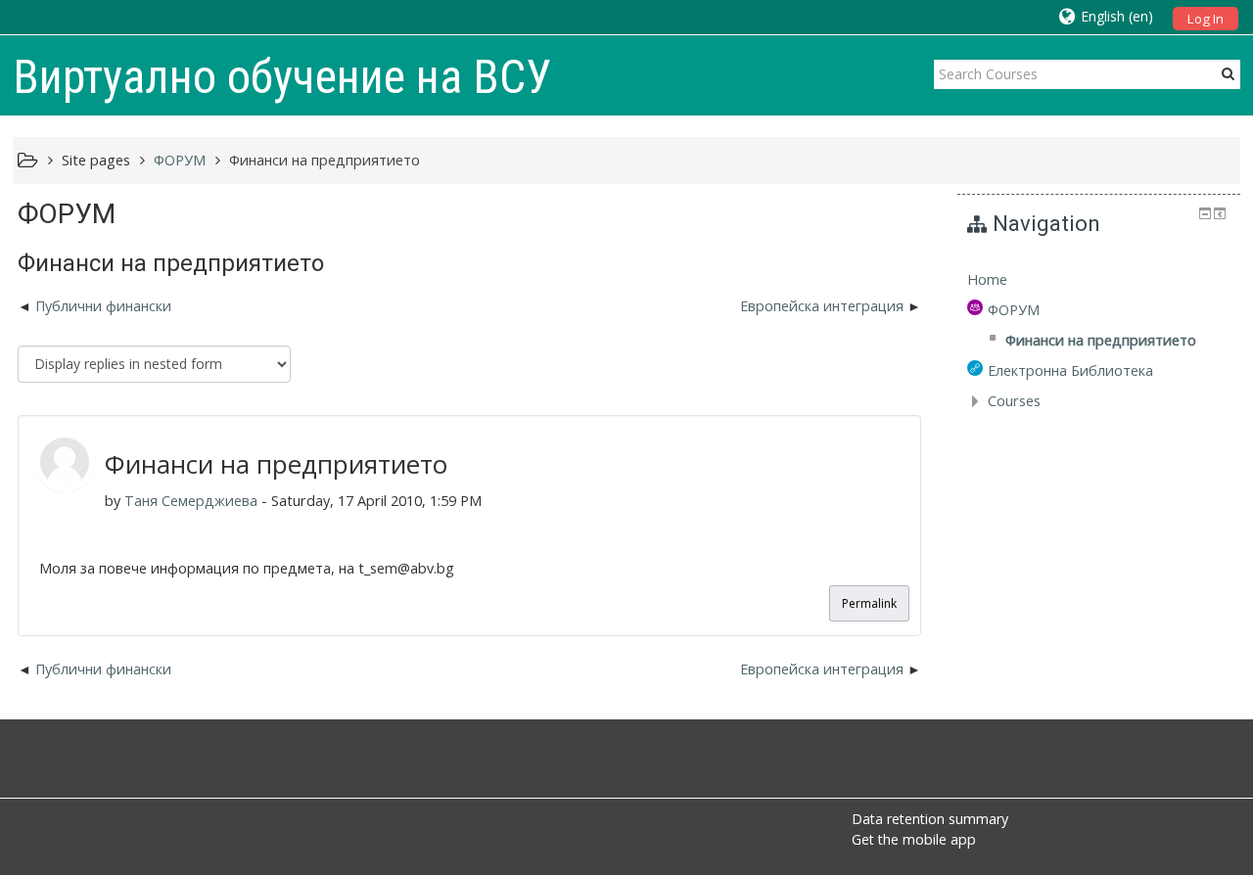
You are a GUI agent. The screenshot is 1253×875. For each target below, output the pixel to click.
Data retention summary (930, 818)
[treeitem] (1098, 280)
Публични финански (103, 306)
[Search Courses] (1228, 73)
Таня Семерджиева (190, 500)
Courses (1014, 400)
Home (987, 279)
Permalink (869, 603)
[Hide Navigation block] (1205, 213)
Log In (1205, 18)
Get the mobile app (914, 839)
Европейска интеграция (822, 306)
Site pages (96, 160)
